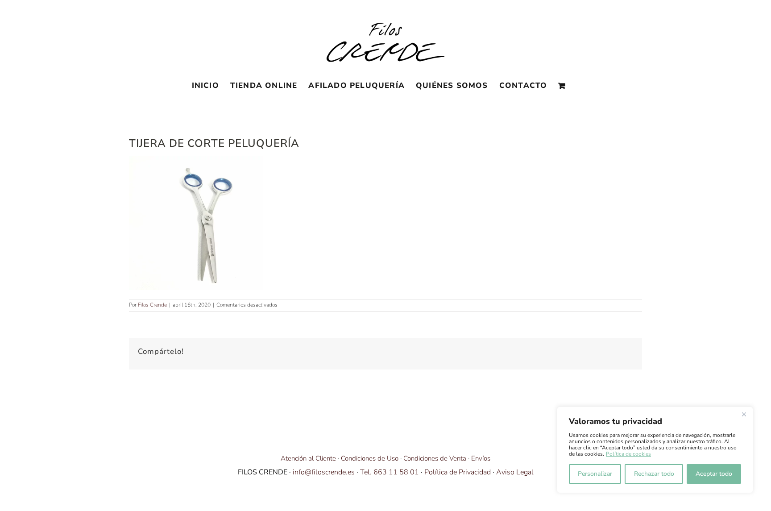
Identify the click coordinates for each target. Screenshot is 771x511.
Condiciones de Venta (434, 458)
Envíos (480, 458)
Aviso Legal (515, 472)
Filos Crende (152, 304)
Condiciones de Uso (369, 458)
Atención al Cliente (308, 458)
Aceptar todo (714, 473)
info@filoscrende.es (324, 472)
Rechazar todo (654, 473)
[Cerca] (743, 414)
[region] (655, 450)
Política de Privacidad (457, 472)
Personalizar (595, 473)
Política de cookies (628, 453)
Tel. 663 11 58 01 (389, 472)
